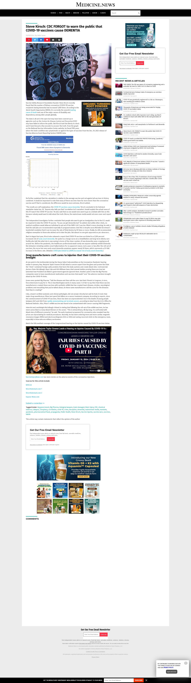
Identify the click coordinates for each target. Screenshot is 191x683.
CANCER (94, 13)
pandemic (29, 412)
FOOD (60, 13)
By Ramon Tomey (135, 222)
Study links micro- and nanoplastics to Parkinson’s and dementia (143, 124)
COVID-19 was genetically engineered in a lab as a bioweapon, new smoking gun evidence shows (143, 100)
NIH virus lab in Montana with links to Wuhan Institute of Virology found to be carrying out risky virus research (144, 170)
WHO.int (29, 385)
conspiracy (44, 410)
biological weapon (66, 407)
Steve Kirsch (75, 412)
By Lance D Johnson (135, 88)
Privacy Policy (95, 657)
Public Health (65, 412)
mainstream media (92, 410)
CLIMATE (103, 13)
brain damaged (79, 407)
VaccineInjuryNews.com (34, 377)
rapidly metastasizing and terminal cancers (63, 301)
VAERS (28, 414)
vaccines (107, 412)
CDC (96, 407)
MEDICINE (76, 13)
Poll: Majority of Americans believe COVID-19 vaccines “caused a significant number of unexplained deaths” (143, 162)
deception (73, 410)
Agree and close (171, 671)
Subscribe (138, 680)
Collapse (36, 410)
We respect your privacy (85, 643)
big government (43, 407)
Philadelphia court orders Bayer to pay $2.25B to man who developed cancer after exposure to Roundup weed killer (141, 219)
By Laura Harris (134, 165)
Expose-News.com (32, 397)
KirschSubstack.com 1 (34, 389)
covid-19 (60, 410)
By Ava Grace (134, 182)
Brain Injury (89, 407)
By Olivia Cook (134, 126)
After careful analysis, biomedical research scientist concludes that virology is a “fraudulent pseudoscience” (143, 212)
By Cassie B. (134, 96)
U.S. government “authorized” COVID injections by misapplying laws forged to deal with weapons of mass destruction (143, 204)
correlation (52, 410)
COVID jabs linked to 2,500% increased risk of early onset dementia (78, 251)
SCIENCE (53, 13)
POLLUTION (85, 13)
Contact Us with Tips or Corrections (95, 651)
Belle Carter (41, 35)
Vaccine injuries (87, 412)
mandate (103, 410)
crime (66, 410)
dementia (80, 410)
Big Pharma (54, 407)
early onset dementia (46, 239)
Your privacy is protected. (36, 444)
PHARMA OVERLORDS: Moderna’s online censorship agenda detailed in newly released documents (142, 196)
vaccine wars (98, 412)
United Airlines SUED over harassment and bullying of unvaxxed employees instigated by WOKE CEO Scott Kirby (143, 147)
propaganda (55, 412)
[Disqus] (68, 546)
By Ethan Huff (134, 120)
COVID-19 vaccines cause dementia (66, 207)
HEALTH (67, 13)
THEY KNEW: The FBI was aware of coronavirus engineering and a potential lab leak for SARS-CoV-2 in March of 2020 (143, 85)
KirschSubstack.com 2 (34, 393)
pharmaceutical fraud (42, 412)
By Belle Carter (134, 103)
